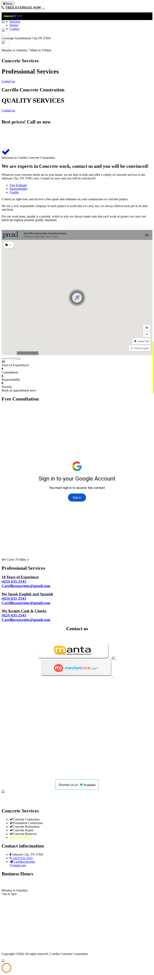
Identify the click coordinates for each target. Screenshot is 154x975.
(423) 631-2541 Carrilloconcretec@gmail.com (26, 581)
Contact (14, 28)
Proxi (18, 358)
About (14, 18)
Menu (9, 3)
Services (15, 21)
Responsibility (19, 188)
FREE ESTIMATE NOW (23, 7)
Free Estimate (18, 185)
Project (14, 25)
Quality (14, 192)
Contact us (8, 81)
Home (13, 14)
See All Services (23, 837)
